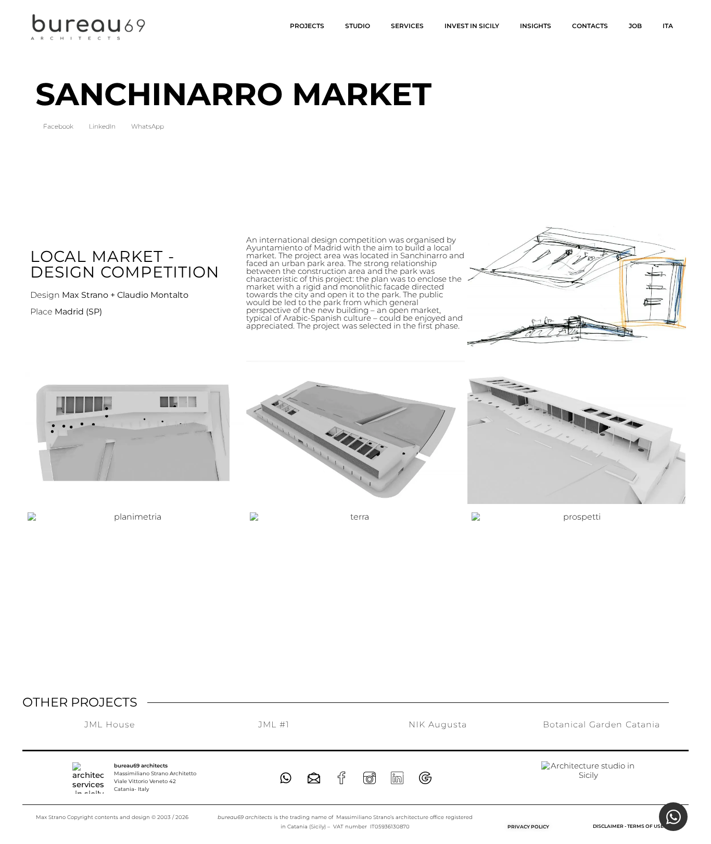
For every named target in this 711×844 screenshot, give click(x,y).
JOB (635, 26)
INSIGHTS (535, 26)
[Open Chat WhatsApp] (673, 816)
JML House (109, 724)
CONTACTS (590, 26)
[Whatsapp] (286, 778)
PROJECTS (307, 26)
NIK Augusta (438, 724)
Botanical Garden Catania (601, 724)
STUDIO (357, 26)
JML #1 (273, 724)
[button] (58, 126)
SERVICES (407, 26)
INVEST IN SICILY (472, 26)
